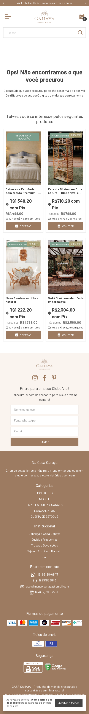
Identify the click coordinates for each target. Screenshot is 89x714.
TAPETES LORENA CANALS (44, 505)
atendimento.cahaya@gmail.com (47, 586)
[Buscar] (80, 32)
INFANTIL (44, 499)
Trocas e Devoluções (44, 545)
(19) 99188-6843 (47, 574)
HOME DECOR (44, 493)
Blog (45, 557)
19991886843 (47, 580)
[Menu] (8, 16)
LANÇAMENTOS (44, 510)
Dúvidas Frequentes (44, 539)
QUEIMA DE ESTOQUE (44, 516)
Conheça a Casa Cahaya (44, 533)
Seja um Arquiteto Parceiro (44, 551)
